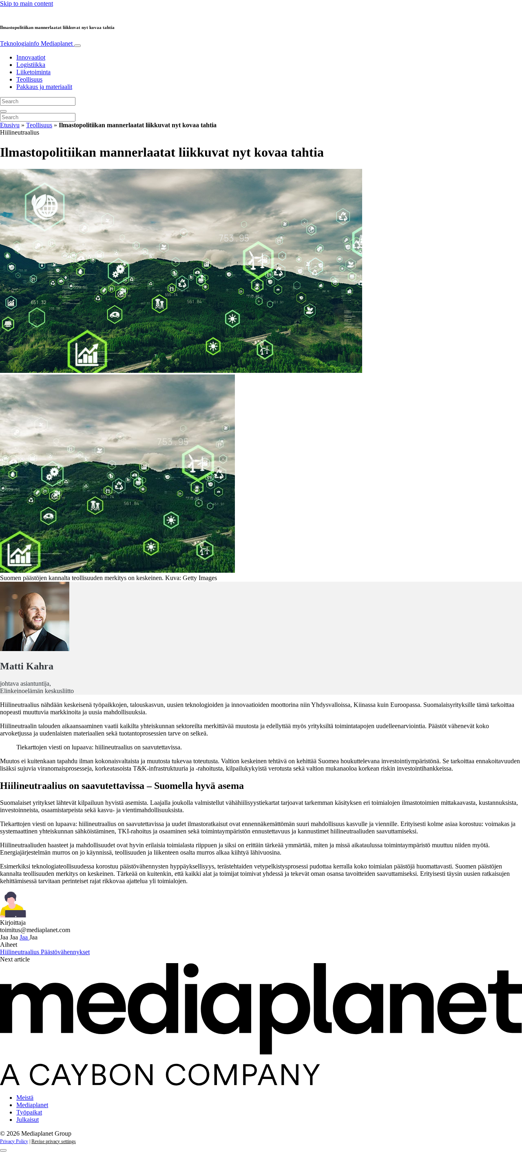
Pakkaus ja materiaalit (44, 86)
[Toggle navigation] (77, 45)
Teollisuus (29, 79)
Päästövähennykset (65, 951)
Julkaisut (27, 1119)
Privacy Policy (14, 1141)
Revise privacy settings (53, 1141)
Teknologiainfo (36, 43)
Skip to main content (26, 3)
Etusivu (10, 125)
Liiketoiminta (33, 72)
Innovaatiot (30, 57)
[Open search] (3, 111)
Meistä (24, 1097)
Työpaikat (29, 1112)
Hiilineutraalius (20, 951)
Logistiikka (30, 64)
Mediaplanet (32, 1104)
